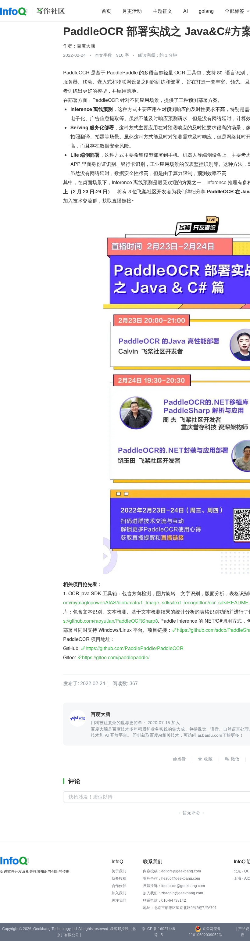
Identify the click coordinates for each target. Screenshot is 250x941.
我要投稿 (119, 878)
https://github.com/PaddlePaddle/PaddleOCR (135, 648)
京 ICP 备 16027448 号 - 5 (158, 932)
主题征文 (162, 11)
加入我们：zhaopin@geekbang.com (173, 893)
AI (185, 11)
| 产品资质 (242, 932)
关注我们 (119, 900)
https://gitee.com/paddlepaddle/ (115, 657)
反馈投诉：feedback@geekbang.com (174, 886)
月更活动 (132, 11)
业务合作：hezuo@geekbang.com (171, 878)
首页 (106, 11)
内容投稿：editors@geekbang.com (172, 871)
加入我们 (119, 893)
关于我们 (119, 871)
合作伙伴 (119, 886)
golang (206, 11)
